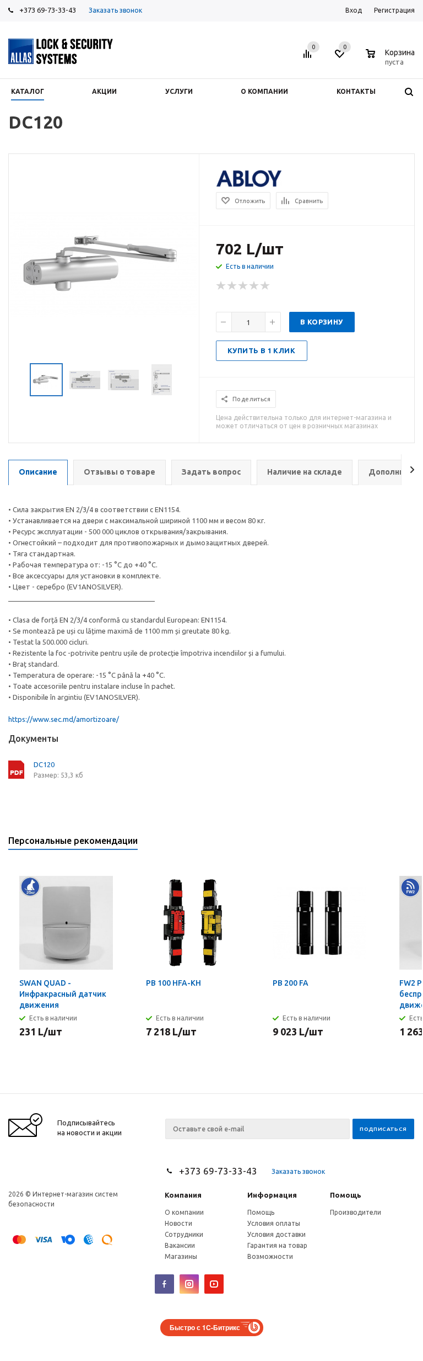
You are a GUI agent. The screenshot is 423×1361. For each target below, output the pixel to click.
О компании (184, 1212)
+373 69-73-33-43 (47, 10)
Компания (183, 1195)
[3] (243, 285)
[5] (265, 285)
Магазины (181, 1256)
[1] (221, 285)
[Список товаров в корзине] (391, 60)
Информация (272, 1195)
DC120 (44, 764)
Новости (178, 1223)
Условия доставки (276, 1234)
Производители (355, 1212)
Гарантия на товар (277, 1245)
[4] (254, 285)
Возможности (270, 1256)
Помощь (345, 1195)
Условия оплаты (273, 1223)
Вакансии (180, 1245)
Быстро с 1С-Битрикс (205, 1327)
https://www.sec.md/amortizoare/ (63, 719)
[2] (232, 285)
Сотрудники (184, 1234)
